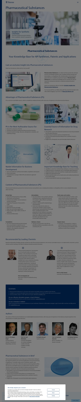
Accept (53, 389)
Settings (53, 395)
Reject (53, 392)
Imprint (9, 397)
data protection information (35, 396)
